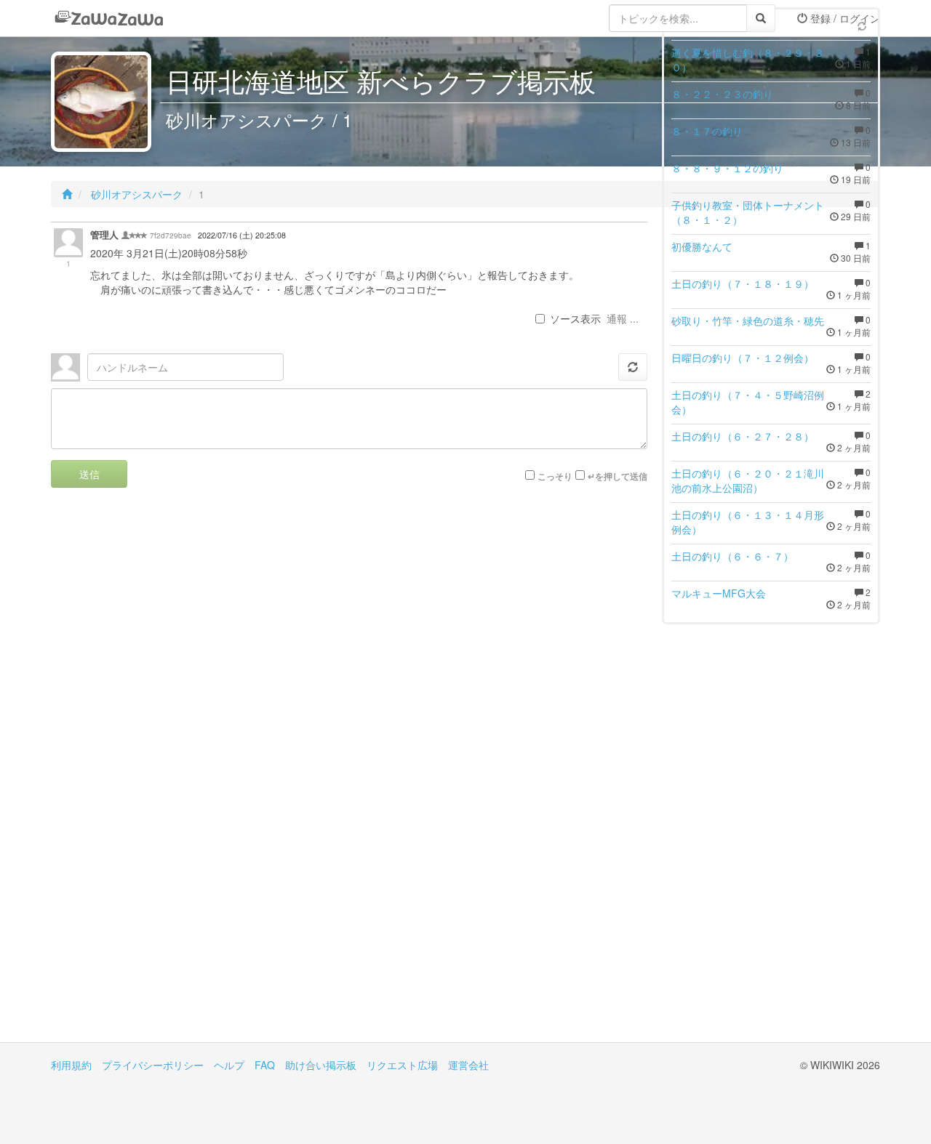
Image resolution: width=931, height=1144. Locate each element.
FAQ (265, 1065)
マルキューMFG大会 (718, 593)
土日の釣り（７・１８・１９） (742, 283)
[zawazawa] (109, 18)
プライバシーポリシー (153, 1065)
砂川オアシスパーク (135, 194)
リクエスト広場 (402, 1065)
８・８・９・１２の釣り (727, 168)
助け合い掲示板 (320, 1065)
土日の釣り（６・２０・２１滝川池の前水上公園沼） (747, 480)
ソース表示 (575, 318)
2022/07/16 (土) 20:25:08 (242, 235)
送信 (89, 474)
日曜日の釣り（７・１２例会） (742, 357)
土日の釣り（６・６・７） (732, 556)
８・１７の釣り (707, 131)
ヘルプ (229, 1065)
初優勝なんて (701, 246)
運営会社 (468, 1065)
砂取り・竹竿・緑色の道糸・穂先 (747, 320)
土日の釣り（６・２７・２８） (742, 436)
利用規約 (71, 1065)
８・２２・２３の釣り (722, 93)
